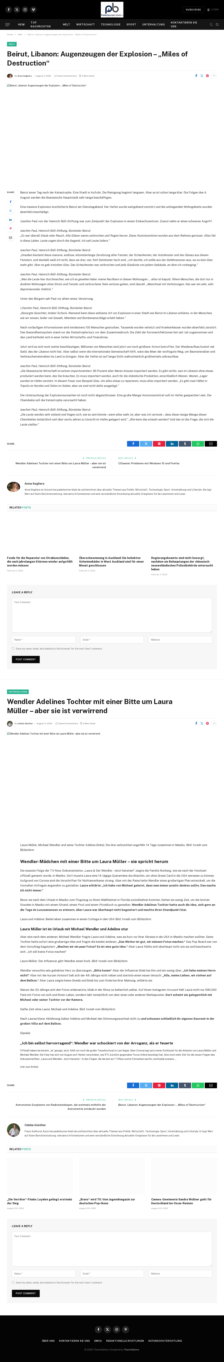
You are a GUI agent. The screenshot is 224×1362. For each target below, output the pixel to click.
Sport (131, 24)
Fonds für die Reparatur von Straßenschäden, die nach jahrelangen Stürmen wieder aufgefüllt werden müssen (40, 561)
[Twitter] (10, 210)
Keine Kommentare (67, 76)
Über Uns (48, 1341)
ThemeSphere (131, 1349)
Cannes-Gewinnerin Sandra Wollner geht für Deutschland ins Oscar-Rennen (181, 1201)
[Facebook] (10, 201)
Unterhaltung (153, 24)
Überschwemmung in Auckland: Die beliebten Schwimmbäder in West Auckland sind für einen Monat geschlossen (111, 561)
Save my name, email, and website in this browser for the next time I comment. (59, 648)
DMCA (98, 1341)
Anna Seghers (25, 76)
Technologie (111, 24)
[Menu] (7, 25)
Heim (21, 24)
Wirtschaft (85, 24)
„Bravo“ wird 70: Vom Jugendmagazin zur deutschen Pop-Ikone (107, 1201)
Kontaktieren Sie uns (184, 24)
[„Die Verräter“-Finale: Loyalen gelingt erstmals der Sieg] (40, 1176)
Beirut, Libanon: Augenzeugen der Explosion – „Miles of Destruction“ (162, 1104)
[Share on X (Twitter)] (201, 76)
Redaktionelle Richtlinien (125, 1341)
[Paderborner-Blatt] (112, 9)
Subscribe (193, 9)
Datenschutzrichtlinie (165, 1341)
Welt (66, 24)
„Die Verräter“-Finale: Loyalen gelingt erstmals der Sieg (39, 1201)
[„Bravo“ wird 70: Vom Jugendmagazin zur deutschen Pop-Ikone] (112, 1176)
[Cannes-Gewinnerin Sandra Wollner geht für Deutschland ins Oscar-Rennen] (184, 1176)
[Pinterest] (10, 228)
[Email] (10, 237)
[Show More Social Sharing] (214, 76)
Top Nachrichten (41, 24)
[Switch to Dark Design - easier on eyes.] (211, 24)
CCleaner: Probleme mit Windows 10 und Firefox (149, 463)
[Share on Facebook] (196, 76)
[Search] (217, 25)
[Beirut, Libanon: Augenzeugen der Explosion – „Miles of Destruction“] (112, 134)
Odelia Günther (25, 723)
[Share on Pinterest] (207, 76)
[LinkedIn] (10, 219)
